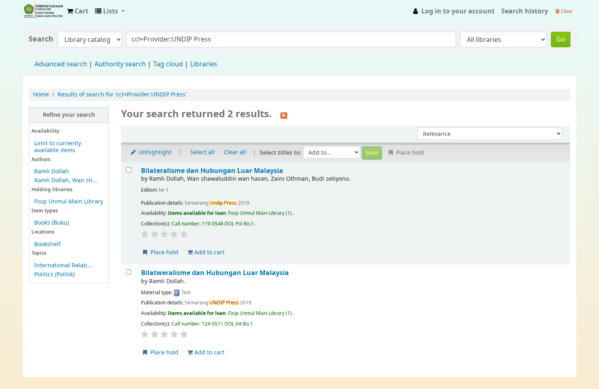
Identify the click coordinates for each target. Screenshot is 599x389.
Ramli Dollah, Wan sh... (65, 180)
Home (41, 94)
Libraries (203, 64)
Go (560, 39)
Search (41, 39)
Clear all (235, 152)
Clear (566, 11)
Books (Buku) (51, 223)
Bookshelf (47, 244)
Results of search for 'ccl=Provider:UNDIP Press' (122, 94)
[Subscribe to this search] (283, 114)
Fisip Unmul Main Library (43, 11)
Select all (202, 152)
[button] (78, 11)
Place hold (163, 252)
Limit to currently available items (57, 147)
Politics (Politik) (54, 274)
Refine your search (69, 115)
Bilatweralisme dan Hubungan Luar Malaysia (215, 273)
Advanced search (61, 64)
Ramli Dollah (51, 171)
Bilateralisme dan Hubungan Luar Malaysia (212, 170)
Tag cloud (168, 64)
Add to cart (209, 252)
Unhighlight (154, 152)
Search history (524, 11)
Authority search (120, 64)
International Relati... (63, 265)
